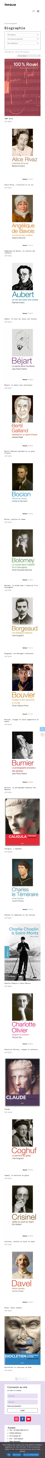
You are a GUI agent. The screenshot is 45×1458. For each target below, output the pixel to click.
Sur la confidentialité (31, 1455)
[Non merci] (42, 1450)
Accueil (6, 23)
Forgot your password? (14, 1406)
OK (9, 1455)
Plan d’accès (15, 1441)
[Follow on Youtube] (28, 1419)
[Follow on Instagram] (16, 1419)
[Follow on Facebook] (22, 1419)
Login (22, 1410)
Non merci (16, 1455)
